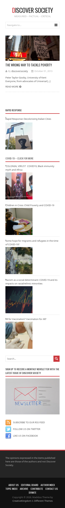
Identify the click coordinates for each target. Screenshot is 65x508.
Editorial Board (29, 485)
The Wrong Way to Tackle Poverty (28, 65)
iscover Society (32, 10)
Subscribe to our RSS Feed (29, 422)
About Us (13, 485)
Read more (11, 86)
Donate (32, 492)
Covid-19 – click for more (19, 158)
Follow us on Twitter (26, 429)
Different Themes (43, 500)
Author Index (48, 485)
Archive (24, 489)
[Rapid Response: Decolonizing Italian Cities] (18, 135)
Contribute (37, 489)
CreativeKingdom (21, 500)
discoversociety (19, 71)
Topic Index (11, 489)
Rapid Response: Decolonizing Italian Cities (28, 118)
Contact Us (51, 489)
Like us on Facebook (25, 435)
